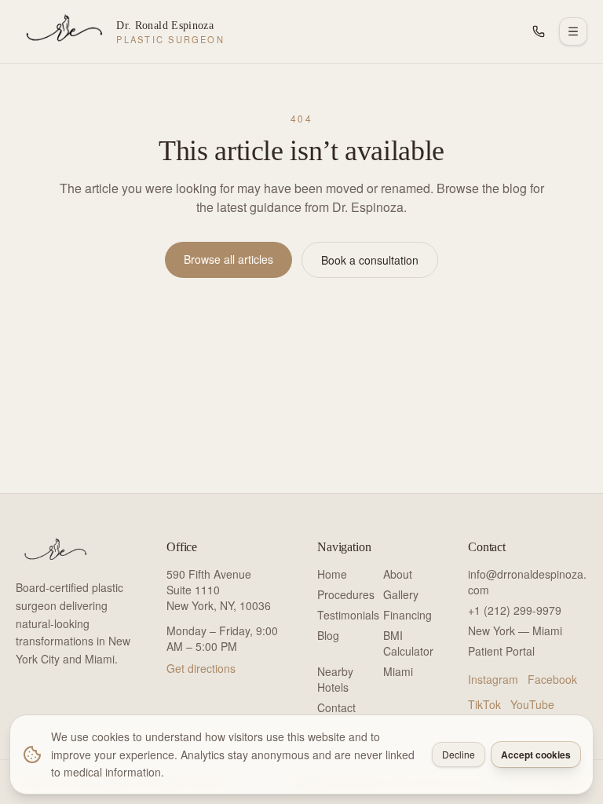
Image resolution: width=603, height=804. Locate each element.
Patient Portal (501, 651)
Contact (336, 707)
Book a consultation (369, 260)
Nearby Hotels (335, 679)
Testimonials (348, 615)
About (397, 574)
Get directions (201, 668)
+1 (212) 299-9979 (514, 610)
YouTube (532, 704)
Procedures (346, 594)
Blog (328, 635)
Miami (398, 671)
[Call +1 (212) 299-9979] (538, 31)
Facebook (552, 679)
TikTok (484, 704)
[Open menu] (573, 31)
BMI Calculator (408, 643)
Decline (458, 754)
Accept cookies (536, 754)
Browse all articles (228, 259)
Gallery (400, 594)
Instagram (493, 679)
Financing (407, 615)
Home (332, 574)
